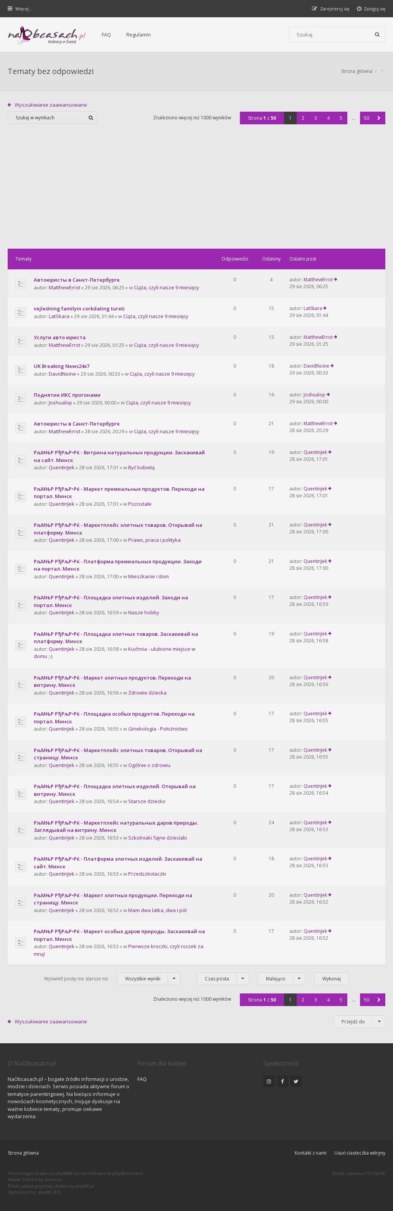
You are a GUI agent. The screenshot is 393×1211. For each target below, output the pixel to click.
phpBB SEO (49, 1192)
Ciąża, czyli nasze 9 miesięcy (166, 287)
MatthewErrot (64, 287)
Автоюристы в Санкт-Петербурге (77, 279)
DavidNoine (62, 373)
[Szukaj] (377, 34)
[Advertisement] (196, 191)
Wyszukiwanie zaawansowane (51, 104)
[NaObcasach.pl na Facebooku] (282, 1081)
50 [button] (366, 118)
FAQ (106, 34)
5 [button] (341, 118)
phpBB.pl (85, 1186)
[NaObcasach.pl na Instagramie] (269, 1081)
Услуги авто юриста (60, 337)
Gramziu (54, 1179)
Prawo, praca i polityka (154, 539)
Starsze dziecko (146, 801)
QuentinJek (61, 467)
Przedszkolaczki (147, 873)
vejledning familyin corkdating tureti (79, 308)
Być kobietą (141, 467)
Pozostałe (140, 503)
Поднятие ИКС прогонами (67, 394)
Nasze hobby (143, 612)
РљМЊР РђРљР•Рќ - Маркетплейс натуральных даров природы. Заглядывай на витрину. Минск (116, 826)
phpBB (62, 1173)
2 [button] (303, 118)
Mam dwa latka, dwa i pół (157, 910)
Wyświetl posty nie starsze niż (102, 978)
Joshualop (60, 402)
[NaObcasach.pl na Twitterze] (296, 1081)
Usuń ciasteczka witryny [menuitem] (359, 1153)
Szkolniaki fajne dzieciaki (157, 837)
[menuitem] (371, 9)
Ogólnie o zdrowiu (149, 765)
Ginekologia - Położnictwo (158, 728)
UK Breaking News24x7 (61, 366)
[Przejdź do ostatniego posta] (335, 279)
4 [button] (328, 118)
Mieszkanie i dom (148, 576)
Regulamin (138, 34)
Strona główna (23, 1153)
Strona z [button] (262, 118)
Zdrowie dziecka (147, 692)
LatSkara (59, 316)
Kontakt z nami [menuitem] (311, 1153)
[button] (379, 118)
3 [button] (315, 118)
